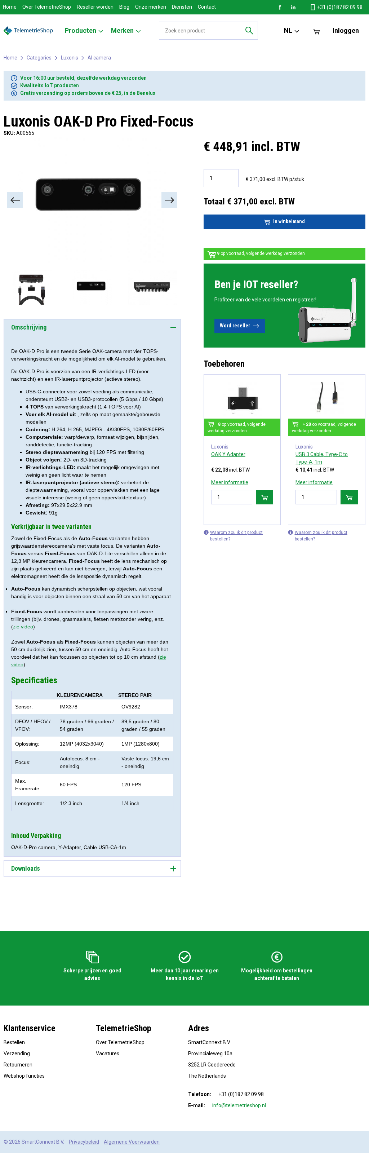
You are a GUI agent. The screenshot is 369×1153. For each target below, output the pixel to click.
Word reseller (235, 325)
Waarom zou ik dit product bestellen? (236, 536)
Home (10, 7)
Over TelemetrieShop (46, 7)
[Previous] (15, 200)
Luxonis (69, 58)
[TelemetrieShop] (29, 30)
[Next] (169, 200)
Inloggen (346, 30)
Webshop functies (24, 1076)
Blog (124, 7)
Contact (207, 7)
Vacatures (107, 1053)
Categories (39, 58)
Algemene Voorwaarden (132, 1142)
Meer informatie (229, 482)
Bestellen (14, 1042)
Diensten (182, 7)
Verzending (17, 1053)
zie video (23, 626)
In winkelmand (289, 221)
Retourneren (18, 1065)
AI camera (99, 58)
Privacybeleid (84, 1142)
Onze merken (150, 7)
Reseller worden (95, 7)
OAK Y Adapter (228, 454)
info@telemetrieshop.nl (239, 1105)
